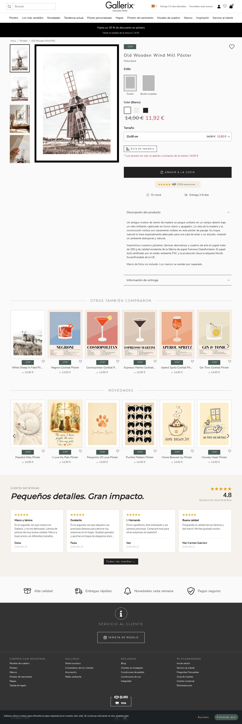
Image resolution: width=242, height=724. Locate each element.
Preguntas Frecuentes (188, 672)
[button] (9, 6)
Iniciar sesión (183, 663)
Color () (132, 102)
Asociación (71, 672)
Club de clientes (185, 676)
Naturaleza (130, 61)
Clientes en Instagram (132, 667)
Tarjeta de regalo (123, 637)
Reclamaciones (184, 685)
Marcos (188, 18)
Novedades (53, 18)
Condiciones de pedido (132, 672)
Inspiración (202, 18)
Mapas (119, 18)
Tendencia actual (73, 18)
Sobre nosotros (73, 663)
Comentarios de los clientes (79, 667)
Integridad (126, 681)
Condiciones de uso (131, 676)
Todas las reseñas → (121, 561)
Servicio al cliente (223, 18)
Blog (123, 663)
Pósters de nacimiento (140, 18)
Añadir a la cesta (180, 172)
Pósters (13, 18)
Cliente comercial (185, 681)
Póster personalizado (99, 18)
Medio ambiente (73, 676)
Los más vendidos (32, 18)
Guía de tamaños (142, 148)
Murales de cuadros (168, 18)
